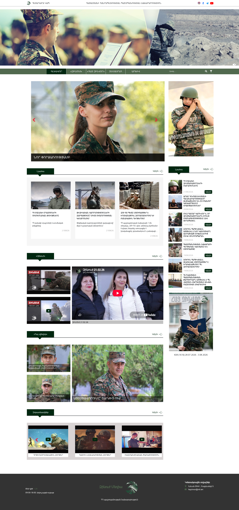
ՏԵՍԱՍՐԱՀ (115, 71)
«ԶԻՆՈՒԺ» (76, 71)
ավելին (156, 171)
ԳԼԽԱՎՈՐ (56, 71)
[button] (156, 120)
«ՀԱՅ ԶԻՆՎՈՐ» (96, 71)
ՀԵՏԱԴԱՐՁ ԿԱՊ (41, 3)
